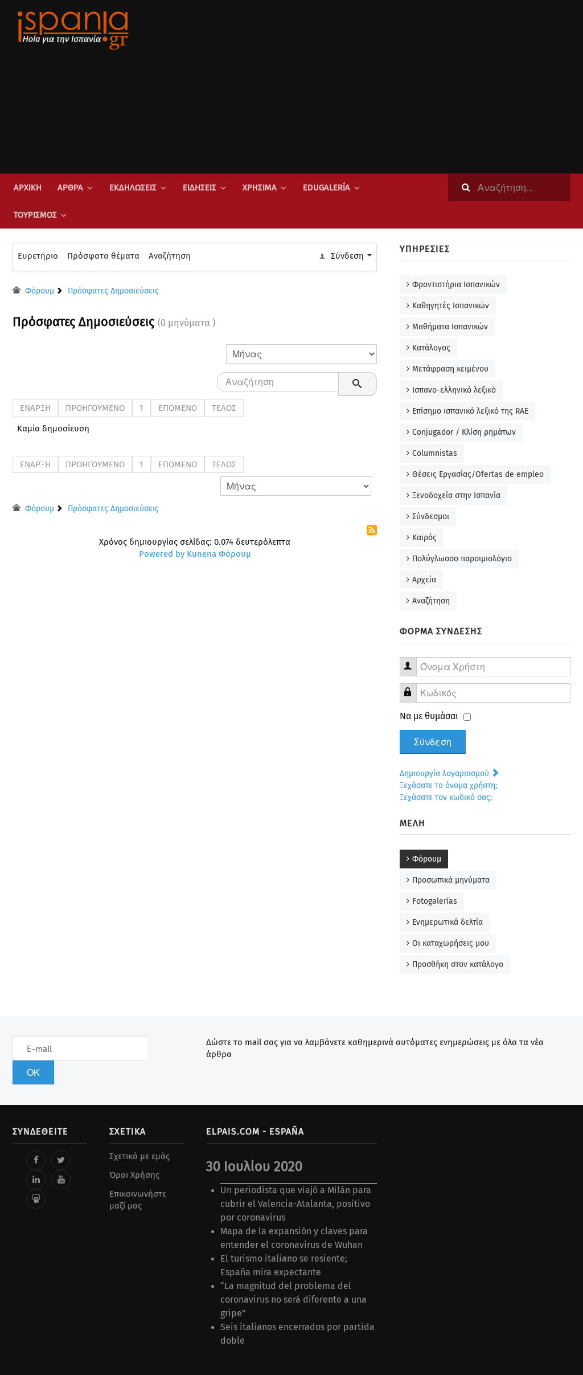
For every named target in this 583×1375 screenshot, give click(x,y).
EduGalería (326, 187)
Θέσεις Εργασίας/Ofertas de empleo (478, 474)
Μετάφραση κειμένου (450, 369)
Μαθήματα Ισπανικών (450, 327)
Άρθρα (70, 187)
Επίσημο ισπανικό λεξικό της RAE (470, 411)
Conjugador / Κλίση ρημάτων (464, 432)
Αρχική (28, 187)
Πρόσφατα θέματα (103, 256)
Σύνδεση (432, 742)
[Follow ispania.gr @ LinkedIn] (36, 1179)
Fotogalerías (434, 901)
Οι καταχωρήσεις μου (450, 943)
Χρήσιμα (260, 187)
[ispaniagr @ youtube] (61, 1179)
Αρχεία (424, 580)
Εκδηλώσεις (133, 187)
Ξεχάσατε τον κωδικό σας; (446, 797)
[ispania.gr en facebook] (36, 1160)
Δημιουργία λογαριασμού (445, 773)
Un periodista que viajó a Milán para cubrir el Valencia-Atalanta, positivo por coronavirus (295, 1204)
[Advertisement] (388, 86)
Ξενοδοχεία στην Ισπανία (456, 495)
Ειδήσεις (199, 187)
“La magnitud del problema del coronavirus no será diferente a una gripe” (293, 1299)
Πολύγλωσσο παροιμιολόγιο (462, 559)
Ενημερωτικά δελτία (447, 922)
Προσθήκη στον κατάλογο (457, 964)
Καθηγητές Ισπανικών (450, 306)
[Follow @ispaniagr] (61, 1160)
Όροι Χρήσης (134, 1175)
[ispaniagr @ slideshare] (36, 1199)
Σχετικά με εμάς (139, 1156)
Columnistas (434, 453)
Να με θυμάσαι (429, 716)
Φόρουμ (426, 859)
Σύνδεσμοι (430, 516)
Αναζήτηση (170, 256)
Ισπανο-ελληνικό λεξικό (454, 390)
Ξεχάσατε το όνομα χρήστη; (448, 785)
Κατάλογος (431, 348)
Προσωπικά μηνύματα (451, 880)
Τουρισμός (35, 215)
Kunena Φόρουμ (219, 554)
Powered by (161, 554)
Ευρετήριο (38, 256)
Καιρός (424, 537)
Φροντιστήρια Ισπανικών (456, 284)
